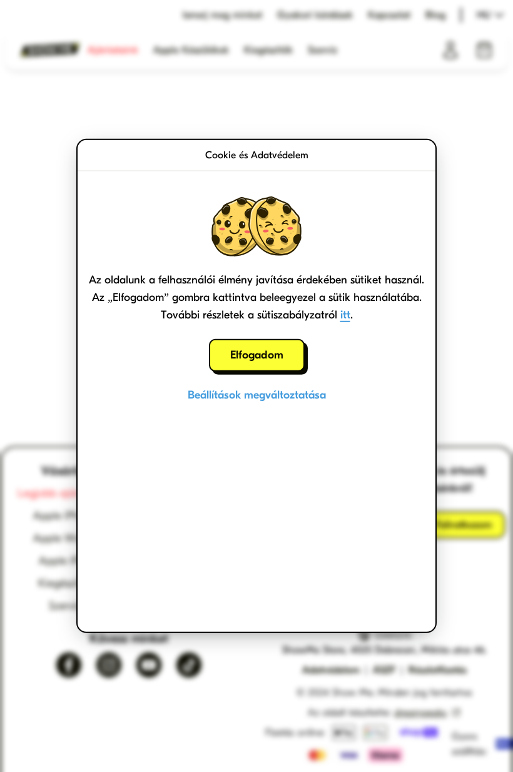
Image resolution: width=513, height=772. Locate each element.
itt (345, 315)
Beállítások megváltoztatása (257, 395)
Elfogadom (256, 355)
